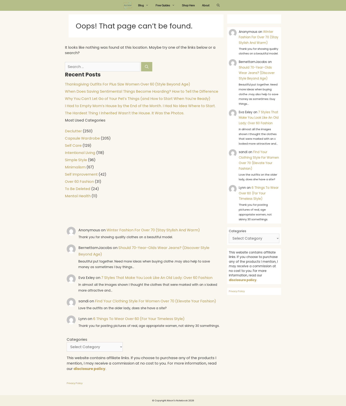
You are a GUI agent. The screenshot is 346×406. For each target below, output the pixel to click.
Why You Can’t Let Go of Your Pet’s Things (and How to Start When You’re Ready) (137, 98)
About (206, 5)
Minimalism (75, 167)
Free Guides (163, 5)
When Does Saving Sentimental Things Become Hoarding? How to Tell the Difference (141, 91)
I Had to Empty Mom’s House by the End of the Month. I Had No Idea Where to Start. (140, 105)
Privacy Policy (75, 383)
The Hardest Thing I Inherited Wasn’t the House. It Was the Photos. (124, 113)
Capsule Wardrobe (82, 138)
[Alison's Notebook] (128, 5)
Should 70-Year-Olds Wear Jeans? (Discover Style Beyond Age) (257, 73)
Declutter (73, 131)
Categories (77, 339)
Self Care (73, 145)
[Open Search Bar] (218, 5)
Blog (141, 5)
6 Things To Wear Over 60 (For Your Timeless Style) (139, 318)
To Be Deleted (77, 188)
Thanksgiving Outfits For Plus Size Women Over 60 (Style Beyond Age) (127, 84)
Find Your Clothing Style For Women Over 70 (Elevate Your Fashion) (155, 301)
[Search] (146, 66)
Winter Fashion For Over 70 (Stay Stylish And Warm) (153, 230)
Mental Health (78, 195)
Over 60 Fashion (79, 181)
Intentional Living (80, 152)
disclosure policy (89, 368)
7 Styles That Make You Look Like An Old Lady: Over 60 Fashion (156, 277)
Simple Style (76, 159)
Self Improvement (81, 174)
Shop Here (188, 5)
